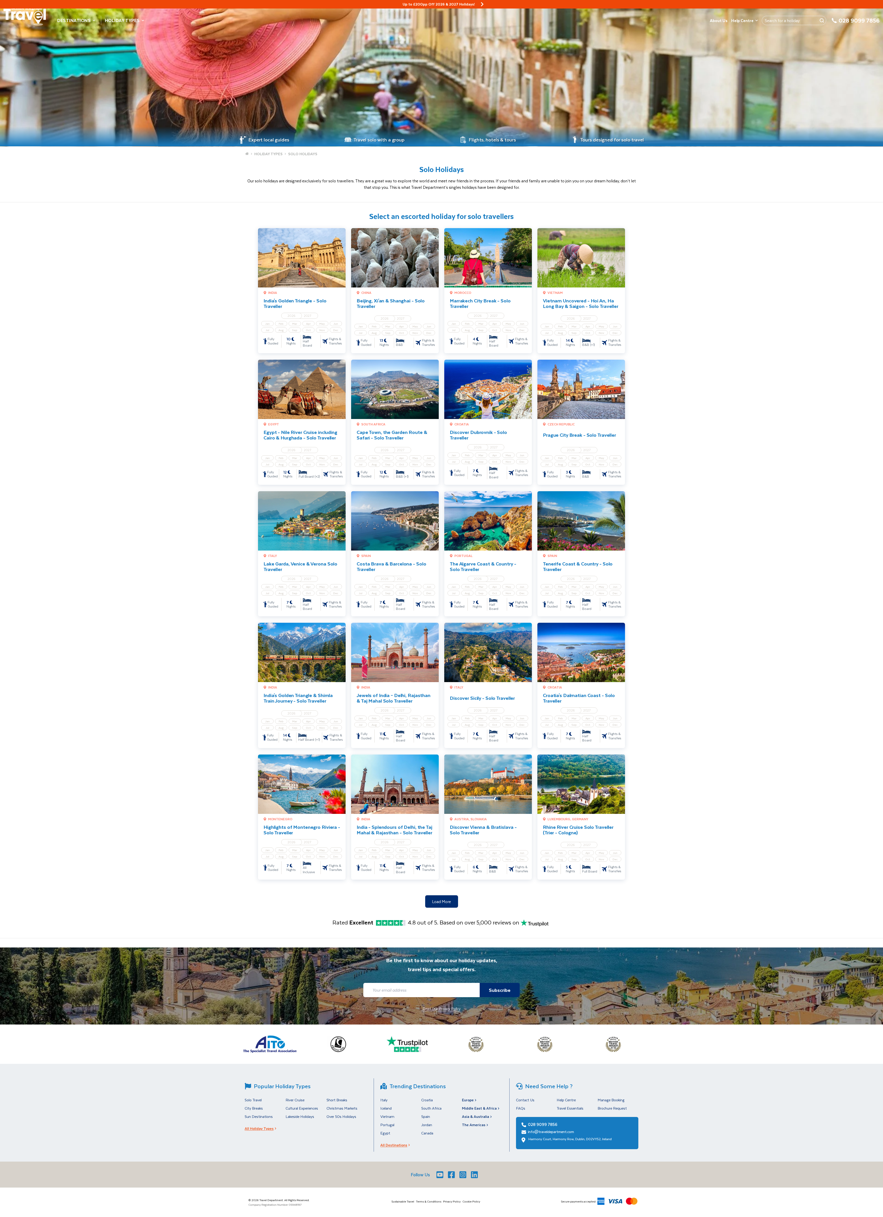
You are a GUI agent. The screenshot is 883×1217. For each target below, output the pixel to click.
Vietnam (387, 1116)
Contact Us (525, 1100)
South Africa (431, 1108)
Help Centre (742, 20)
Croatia (427, 1100)
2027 (308, 315)
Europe (468, 1100)
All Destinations (393, 1145)
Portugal (387, 1125)
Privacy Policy (452, 1201)
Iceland (386, 1108)
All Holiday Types (259, 1128)
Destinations (74, 20)
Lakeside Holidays (300, 1116)
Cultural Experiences (302, 1108)
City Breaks (254, 1108)
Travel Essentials (570, 1108)
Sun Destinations (259, 1116)
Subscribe (499, 990)
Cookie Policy (471, 1201)
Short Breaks (337, 1100)
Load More (441, 901)
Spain (425, 1116)
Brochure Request (612, 1108)
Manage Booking (611, 1100)
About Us (719, 20)
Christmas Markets (342, 1108)
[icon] (482, 4)
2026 (291, 315)
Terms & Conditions (428, 1201)
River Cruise (295, 1100)
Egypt (385, 1133)
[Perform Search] (822, 20)
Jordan (426, 1125)
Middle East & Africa (479, 1108)
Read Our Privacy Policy (442, 1008)
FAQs (520, 1108)
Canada (427, 1133)
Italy (383, 1100)
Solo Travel (253, 1100)
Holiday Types (122, 20)
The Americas (473, 1125)
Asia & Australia (475, 1116)
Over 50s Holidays (341, 1116)
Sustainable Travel (402, 1201)
